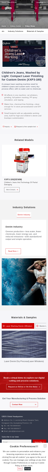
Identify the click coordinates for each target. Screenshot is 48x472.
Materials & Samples (35, 31)
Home (4, 26)
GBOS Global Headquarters (12, 416)
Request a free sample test (26, 127)
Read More (12, 251)
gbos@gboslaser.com (16, 431)
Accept (27, 469)
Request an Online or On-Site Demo (23, 387)
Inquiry (7, 127)
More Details (11, 190)
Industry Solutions (15, 31)
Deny (20, 469)
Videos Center (15, 26)
